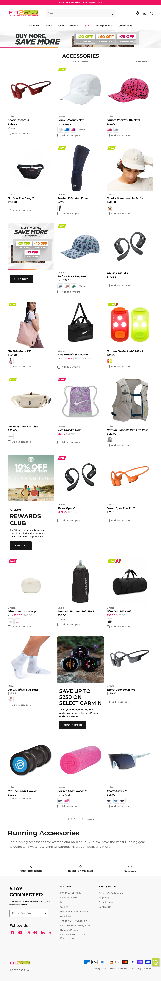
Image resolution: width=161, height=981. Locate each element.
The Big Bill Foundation (73, 920)
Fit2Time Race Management (76, 925)
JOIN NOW (21, 545)
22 (81, 819)
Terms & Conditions (118, 968)
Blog (63, 902)
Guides (64, 906)
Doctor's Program (70, 930)
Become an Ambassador (74, 911)
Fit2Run (24, 970)
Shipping (104, 897)
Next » (90, 819)
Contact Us (105, 906)
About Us (65, 916)
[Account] (144, 13)
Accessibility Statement (141, 968)
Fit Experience (68, 897)
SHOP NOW (21, 279)
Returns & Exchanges (111, 893)
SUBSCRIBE (45, 913)
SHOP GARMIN (73, 725)
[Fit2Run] (23, 13)
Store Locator (106, 902)
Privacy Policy (100, 968)
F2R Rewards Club (70, 893)
